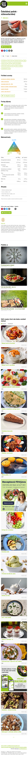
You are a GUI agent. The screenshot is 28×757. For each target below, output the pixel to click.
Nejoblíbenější (10, 323)
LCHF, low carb (9, 60)
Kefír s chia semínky (6, 617)
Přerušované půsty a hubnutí (7, 265)
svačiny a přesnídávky (16, 63)
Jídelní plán (5, 18)
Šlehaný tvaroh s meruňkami (8, 365)
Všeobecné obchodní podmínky (21, 747)
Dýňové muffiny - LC (6, 475)
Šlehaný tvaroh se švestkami (8, 343)
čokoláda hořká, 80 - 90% (7, 84)
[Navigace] (26, 3)
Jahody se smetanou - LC (7, 639)
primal (10, 63)
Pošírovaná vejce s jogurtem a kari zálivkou (12, 661)
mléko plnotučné (5, 81)
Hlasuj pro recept (6, 47)
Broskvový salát (5, 552)
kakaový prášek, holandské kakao (9, 86)
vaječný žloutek (4, 89)
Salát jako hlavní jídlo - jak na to (8, 287)
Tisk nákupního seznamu (8, 96)
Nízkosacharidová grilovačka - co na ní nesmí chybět (13, 309)
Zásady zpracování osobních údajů (7, 747)
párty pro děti (4, 63)
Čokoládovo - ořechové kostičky (9, 710)
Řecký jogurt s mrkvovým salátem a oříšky (11, 732)
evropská (3, 60)
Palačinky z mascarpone (7, 453)
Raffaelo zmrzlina (6, 595)
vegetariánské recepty (6, 68)
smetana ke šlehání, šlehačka (8, 79)
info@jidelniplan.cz (23, 748)
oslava (24, 60)
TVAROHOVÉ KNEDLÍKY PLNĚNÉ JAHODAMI (11, 387)
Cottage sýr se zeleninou (7, 530)
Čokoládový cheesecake (7, 431)
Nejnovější (4, 323)
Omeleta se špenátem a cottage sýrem (11, 409)
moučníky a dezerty (17, 60)
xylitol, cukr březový (5, 91)
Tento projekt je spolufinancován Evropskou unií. (10, 745)
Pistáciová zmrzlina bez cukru (8, 573)
